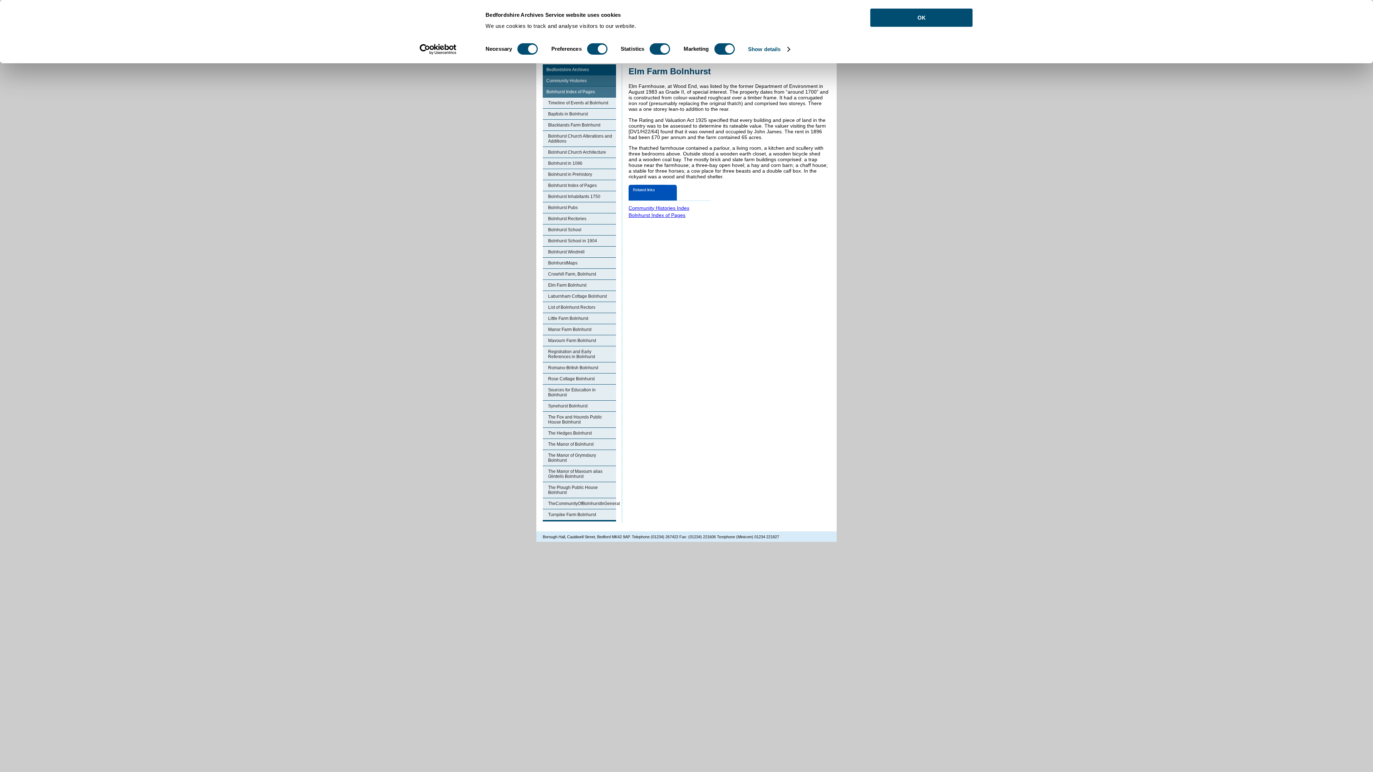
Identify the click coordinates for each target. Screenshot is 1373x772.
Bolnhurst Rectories (567, 218)
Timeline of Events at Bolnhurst (578, 102)
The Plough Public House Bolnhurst (573, 490)
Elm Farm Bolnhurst (567, 285)
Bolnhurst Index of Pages (570, 91)
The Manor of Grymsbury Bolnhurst (572, 458)
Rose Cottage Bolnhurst (571, 378)
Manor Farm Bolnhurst (569, 329)
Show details (764, 49)
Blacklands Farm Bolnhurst (574, 125)
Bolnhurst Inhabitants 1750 (574, 196)
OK (921, 18)
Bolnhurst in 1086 (565, 163)
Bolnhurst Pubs (563, 207)
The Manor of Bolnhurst (571, 444)
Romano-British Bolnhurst (573, 367)
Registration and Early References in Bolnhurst (571, 354)
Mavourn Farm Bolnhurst (572, 340)
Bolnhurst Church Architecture (577, 152)
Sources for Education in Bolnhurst (572, 392)
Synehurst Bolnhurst (567, 406)
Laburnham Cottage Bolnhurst (577, 296)
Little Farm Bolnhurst (568, 318)
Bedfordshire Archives (567, 69)
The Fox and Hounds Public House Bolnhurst (575, 420)
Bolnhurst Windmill (566, 251)
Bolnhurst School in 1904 (572, 240)
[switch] (597, 49)
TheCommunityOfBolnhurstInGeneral (582, 503)
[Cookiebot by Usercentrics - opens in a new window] (438, 49)
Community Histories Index (659, 208)
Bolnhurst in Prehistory (570, 174)
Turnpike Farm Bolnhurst (572, 514)
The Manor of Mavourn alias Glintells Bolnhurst (575, 474)
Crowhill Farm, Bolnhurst (572, 274)
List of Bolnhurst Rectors (571, 307)
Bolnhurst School (564, 229)
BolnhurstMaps (562, 263)
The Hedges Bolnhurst (570, 433)
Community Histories (566, 80)
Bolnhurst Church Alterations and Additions (580, 139)
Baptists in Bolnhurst (568, 114)
